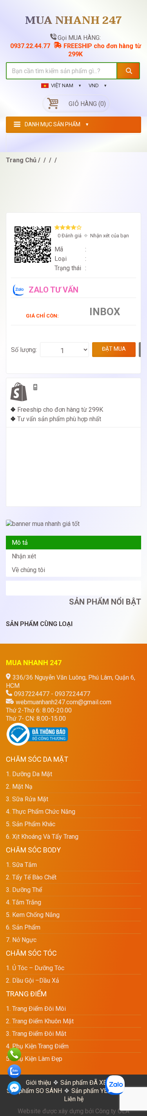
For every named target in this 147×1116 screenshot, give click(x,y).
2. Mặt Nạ (19, 786)
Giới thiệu (38, 1082)
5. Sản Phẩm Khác (30, 824)
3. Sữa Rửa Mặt (27, 799)
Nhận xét (24, 556)
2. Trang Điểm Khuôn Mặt (40, 1021)
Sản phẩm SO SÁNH (34, 1090)
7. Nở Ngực (21, 940)
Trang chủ (21, 160)
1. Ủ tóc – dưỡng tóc (35, 968)
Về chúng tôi (28, 570)
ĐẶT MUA (114, 349)
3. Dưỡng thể (24, 890)
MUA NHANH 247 (73, 20)
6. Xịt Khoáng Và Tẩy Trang (42, 836)
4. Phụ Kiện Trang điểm (37, 1046)
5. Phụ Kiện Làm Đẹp (34, 1058)
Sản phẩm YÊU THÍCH (101, 1090)
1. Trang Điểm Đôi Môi (36, 1008)
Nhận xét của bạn (109, 236)
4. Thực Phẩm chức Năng (40, 811)
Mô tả (20, 542)
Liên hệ (73, 1099)
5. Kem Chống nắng (33, 915)
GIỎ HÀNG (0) (87, 104)
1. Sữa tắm (21, 864)
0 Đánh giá (70, 236)
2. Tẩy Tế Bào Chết (31, 877)
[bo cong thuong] (37, 726)
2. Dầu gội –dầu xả (32, 980)
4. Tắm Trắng (23, 902)
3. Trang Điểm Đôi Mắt (36, 1033)
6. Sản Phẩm (23, 927)
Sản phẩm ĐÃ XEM (86, 1082)
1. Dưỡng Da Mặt (29, 774)
